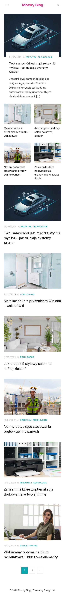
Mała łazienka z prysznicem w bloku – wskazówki (17, 132)
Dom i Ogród (27, 294)
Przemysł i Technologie (39, 57)
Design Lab (50, 590)
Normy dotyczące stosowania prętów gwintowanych (15, 170)
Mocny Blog (32, 5)
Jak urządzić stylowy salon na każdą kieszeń (47, 132)
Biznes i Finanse (29, 545)
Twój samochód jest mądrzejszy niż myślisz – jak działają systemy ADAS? (32, 68)
